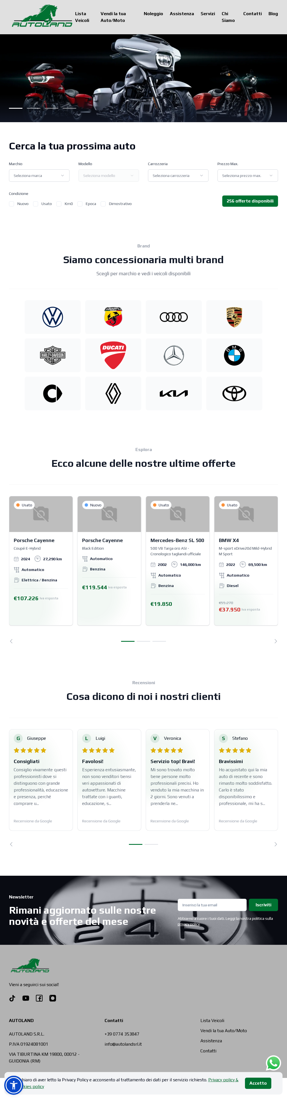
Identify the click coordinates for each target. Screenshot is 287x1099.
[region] (143, 569)
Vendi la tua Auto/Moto (113, 17)
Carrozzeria (158, 163)
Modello (85, 163)
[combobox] (39, 175)
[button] (14, 1085)
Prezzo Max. (227, 163)
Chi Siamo (228, 17)
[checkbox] (11, 203)
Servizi (208, 13)
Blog (273, 13)
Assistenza (182, 13)
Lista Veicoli (82, 17)
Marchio (15, 163)
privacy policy (189, 924)
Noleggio (153, 13)
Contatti (252, 13)
